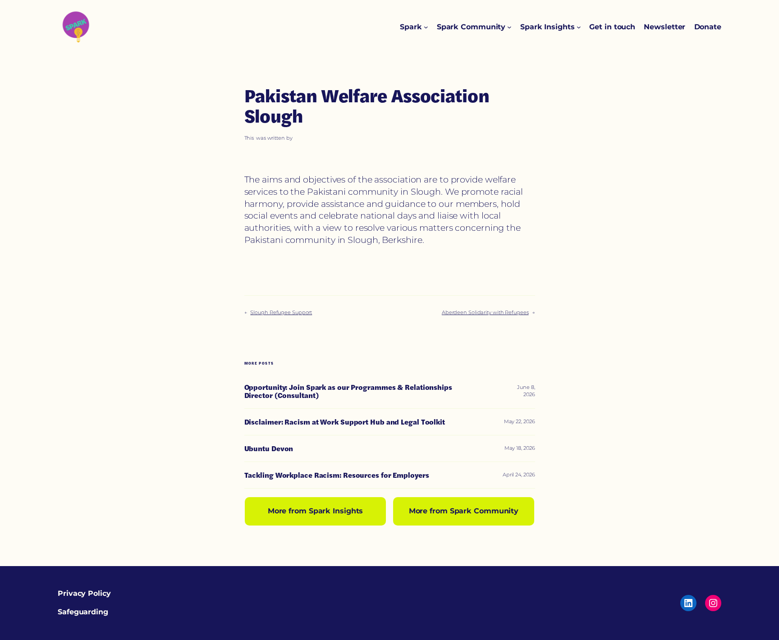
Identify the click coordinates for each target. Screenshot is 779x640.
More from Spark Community (464, 511)
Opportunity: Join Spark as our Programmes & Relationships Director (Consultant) (348, 391)
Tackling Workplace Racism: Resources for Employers (336, 475)
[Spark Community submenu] (509, 27)
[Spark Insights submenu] (579, 27)
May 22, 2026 (519, 421)
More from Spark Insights (315, 511)
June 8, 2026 (526, 391)
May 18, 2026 (519, 448)
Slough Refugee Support (281, 312)
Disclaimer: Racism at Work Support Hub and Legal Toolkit (344, 422)
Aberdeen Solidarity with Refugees (485, 312)
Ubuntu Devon (268, 448)
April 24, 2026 (519, 474)
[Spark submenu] (426, 27)
